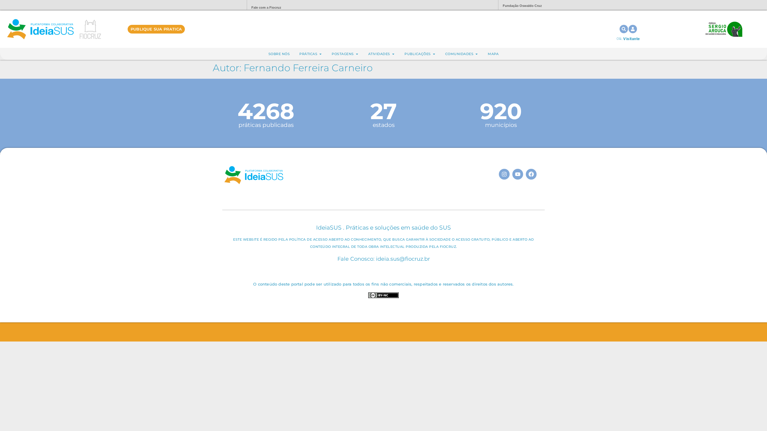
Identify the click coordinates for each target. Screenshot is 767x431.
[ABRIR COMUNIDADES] (476, 54)
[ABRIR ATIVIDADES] (393, 54)
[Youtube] (517, 174)
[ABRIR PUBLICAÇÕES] (434, 54)
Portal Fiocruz (228, 5)
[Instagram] (504, 174)
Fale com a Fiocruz (266, 7)
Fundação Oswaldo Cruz (522, 5)
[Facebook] (531, 174)
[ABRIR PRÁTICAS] (320, 54)
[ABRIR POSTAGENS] (357, 54)
